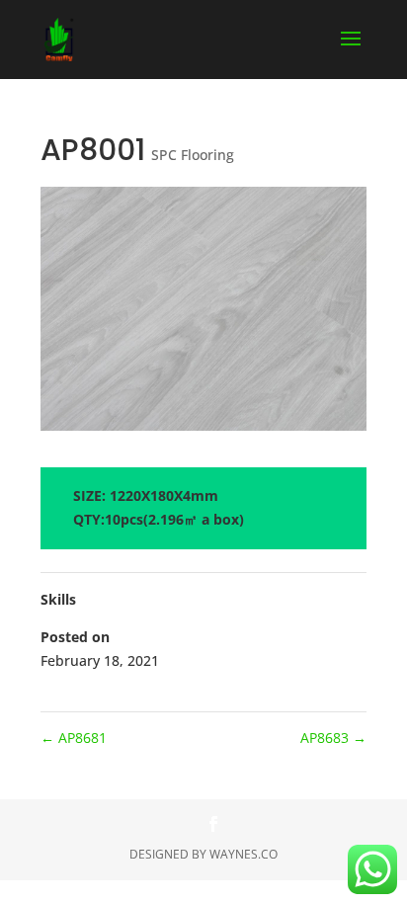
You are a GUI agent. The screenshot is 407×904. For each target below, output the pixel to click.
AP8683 (333, 737)
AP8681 (74, 737)
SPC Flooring (192, 154)
